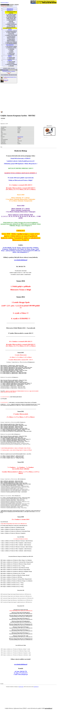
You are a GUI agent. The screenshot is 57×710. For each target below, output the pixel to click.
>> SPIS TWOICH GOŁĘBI (11, 20)
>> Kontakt (11, 65)
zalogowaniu (21, 686)
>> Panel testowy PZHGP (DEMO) (11, 40)
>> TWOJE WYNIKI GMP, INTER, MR (11, 17)
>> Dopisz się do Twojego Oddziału (11, 26)
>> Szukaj (11, 51)
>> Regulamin (11, 63)
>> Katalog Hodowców (11, 24)
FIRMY (10, 56)
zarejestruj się (36, 686)
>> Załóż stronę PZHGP (11, 42)
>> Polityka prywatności (11, 64)
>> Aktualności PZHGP (11, 31)
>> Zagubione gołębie (11, 47)
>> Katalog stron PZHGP (11, 35)
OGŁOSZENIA (10, 44)
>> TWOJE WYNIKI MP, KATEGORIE (11, 15)
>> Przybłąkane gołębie (11, 46)
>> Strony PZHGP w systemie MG (11, 33)
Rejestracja (12, 4)
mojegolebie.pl (48, 708)
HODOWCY (10, 10)
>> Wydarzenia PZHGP (11, 43)
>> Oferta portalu (11, 61)
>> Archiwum (11, 54)
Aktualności (10, 8)
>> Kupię (11, 50)
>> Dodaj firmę (11, 58)
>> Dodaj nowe (11, 53)
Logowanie (16, 4)
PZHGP (10, 29)
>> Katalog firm (11, 57)
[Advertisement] (8, 91)
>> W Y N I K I (7, 28)
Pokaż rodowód (20, 136)
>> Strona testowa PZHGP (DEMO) (11, 37)
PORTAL (10, 60)
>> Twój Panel (11, 22)
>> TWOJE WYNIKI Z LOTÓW (11, 12)
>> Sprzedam (11, 49)
